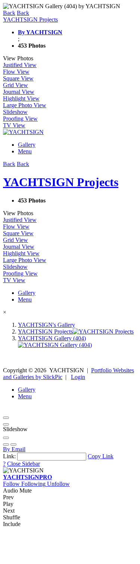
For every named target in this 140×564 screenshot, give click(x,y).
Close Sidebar (23, 464)
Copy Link (100, 456)
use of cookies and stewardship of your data (68, 554)
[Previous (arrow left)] (6, 444)
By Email (14, 449)
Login (78, 377)
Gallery (26, 144)
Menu (25, 151)
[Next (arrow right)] (13, 444)
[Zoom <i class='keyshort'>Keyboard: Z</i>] (6, 438)
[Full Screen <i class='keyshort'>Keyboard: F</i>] (6, 424)
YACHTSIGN (27, 477)
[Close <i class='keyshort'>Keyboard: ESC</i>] (6, 418)
